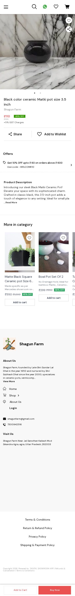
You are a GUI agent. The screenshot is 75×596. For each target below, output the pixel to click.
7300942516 (15, 424)
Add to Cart (20, 590)
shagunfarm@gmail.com (21, 419)
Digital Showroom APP (41, 568)
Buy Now (55, 590)
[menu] (6, 7)
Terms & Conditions (26, 570)
